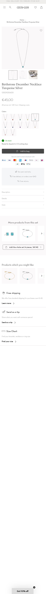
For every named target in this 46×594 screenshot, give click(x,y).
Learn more (6, 303)
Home (22, 20)
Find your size (7, 341)
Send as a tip (7, 322)
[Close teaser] (34, 587)
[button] (41, 233)
